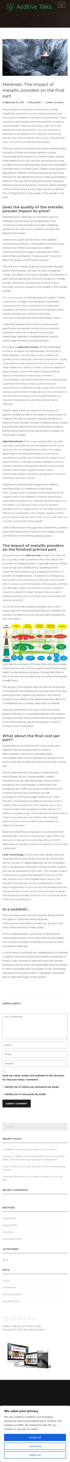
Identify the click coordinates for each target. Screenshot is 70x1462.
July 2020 (7, 1232)
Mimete (33, 441)
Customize (35, 1446)
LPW (23, 488)
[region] (35, 1434)
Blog (5, 1259)
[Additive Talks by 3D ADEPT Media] (29, 7)
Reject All (35, 1455)
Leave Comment (55, 102)
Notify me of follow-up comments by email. (32, 1086)
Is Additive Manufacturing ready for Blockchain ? (29, 1149)
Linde (7, 559)
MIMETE (9, 351)
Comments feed (11, 1294)
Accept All (35, 1437)
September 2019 (11, 1238)
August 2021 (9, 1218)
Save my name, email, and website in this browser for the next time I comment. (33, 1077)
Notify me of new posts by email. (25, 1094)
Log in (6, 1280)
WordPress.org (11, 1301)
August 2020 (9, 1225)
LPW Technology (15, 297)
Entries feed (9, 1287)
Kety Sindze (35, 102)
